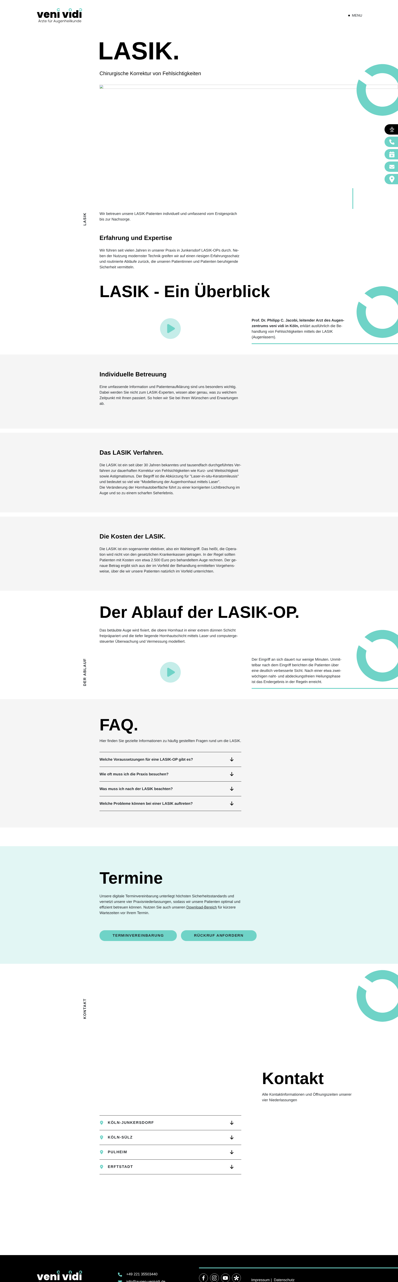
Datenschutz (284, 1280)
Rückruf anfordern (219, 935)
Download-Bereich (201, 907)
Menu (357, 15)
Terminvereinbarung (138, 935)
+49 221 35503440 (142, 1274)
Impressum (260, 1280)
